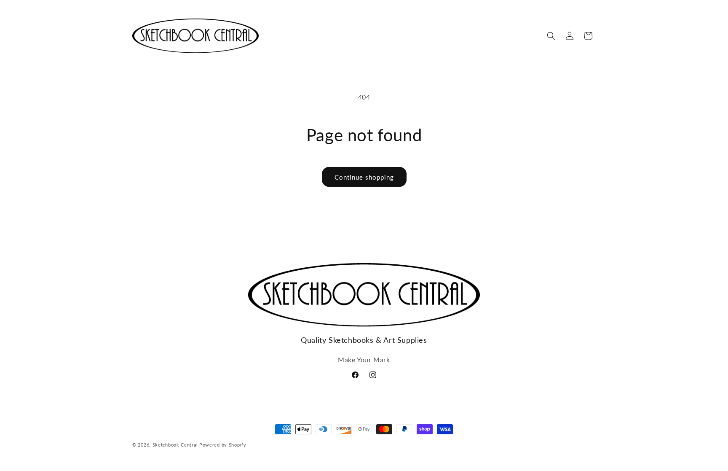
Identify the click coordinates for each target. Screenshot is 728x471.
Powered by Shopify (222, 444)
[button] (551, 36)
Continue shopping (364, 177)
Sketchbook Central (175, 444)
